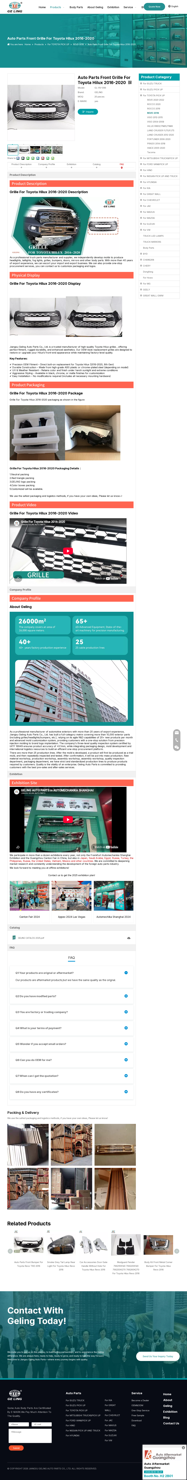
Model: (81, 87)
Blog (166, 1417)
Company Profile (46, 164)
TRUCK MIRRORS (152, 241)
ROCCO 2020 (154, 104)
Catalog (97, 164)
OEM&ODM (137, 1405)
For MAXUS (149, 212)
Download (136, 1420)
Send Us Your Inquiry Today (158, 1356)
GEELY (146, 289)
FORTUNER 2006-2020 (158, 139)
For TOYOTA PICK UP (154, 95)
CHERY (146, 265)
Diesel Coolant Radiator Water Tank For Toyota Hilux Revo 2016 (158, 1266)
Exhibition (71, 164)
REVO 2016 (153, 113)
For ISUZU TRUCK (152, 83)
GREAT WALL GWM (153, 295)
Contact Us (171, 1423)
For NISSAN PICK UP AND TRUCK (160, 176)
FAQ (122, 164)
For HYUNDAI (150, 182)
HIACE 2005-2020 (156, 148)
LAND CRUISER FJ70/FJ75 (160, 130)
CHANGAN (148, 259)
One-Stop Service (140, 1410)
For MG (146, 283)
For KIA (146, 188)
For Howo (148, 277)
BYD (145, 253)
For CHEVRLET (112, 1415)
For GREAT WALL (152, 194)
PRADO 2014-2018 (156, 143)
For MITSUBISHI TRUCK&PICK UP (160, 158)
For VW (146, 230)
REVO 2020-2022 (155, 99)
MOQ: (81, 96)
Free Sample (137, 1415)
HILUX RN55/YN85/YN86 (160, 126)
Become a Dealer (140, 1400)
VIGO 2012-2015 (155, 117)
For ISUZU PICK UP (153, 89)
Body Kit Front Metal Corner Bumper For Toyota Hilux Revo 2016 (93, 1266)
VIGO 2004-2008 (155, 121)
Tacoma (151, 152)
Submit (16, 1448)
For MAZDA (149, 218)
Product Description (21, 164)
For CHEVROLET (151, 200)
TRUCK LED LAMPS (153, 236)
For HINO (147, 170)
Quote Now (154, 6)
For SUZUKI (149, 224)
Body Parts (148, 247)
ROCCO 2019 (153, 108)
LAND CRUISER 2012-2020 (160, 134)
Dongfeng (148, 271)
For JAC (147, 206)
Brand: (81, 92)
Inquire (90, 111)
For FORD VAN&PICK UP (155, 164)
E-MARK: (82, 101)
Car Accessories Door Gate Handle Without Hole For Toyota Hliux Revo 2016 (29, 1266)
